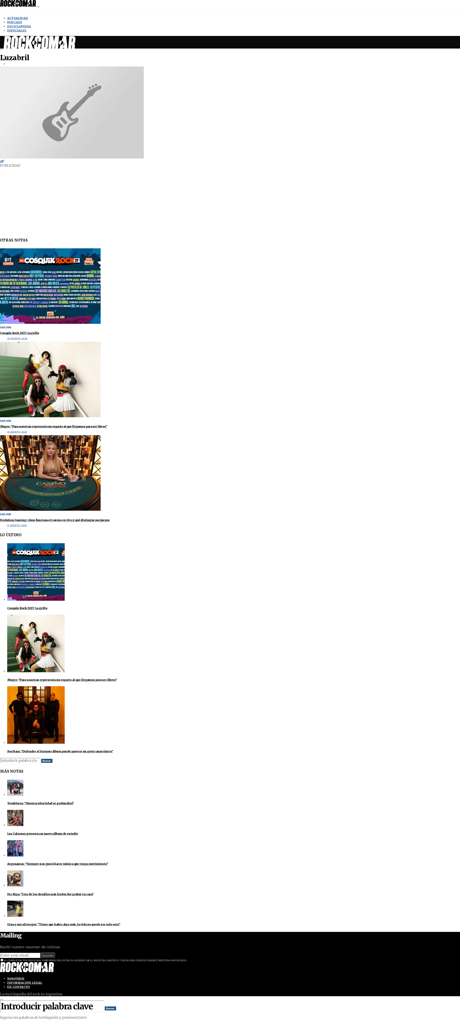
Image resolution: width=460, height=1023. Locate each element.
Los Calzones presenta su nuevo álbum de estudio (42, 833)
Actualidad (17, 18)
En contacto (18, 987)
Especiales (16, 30)
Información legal (24, 983)
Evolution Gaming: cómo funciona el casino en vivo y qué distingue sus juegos (54, 520)
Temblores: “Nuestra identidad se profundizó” (40, 803)
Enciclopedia (19, 26)
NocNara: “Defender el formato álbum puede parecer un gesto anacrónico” (60, 751)
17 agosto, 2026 (17, 525)
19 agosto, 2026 (17, 432)
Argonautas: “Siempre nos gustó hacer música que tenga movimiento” (57, 864)
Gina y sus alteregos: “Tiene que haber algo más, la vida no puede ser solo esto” (63, 924)
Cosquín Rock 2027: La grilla (19, 333)
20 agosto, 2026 (17, 338)
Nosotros (15, 978)
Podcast (14, 22)
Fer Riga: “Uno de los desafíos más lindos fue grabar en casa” (50, 894)
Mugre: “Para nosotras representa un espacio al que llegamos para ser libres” (53, 426)
